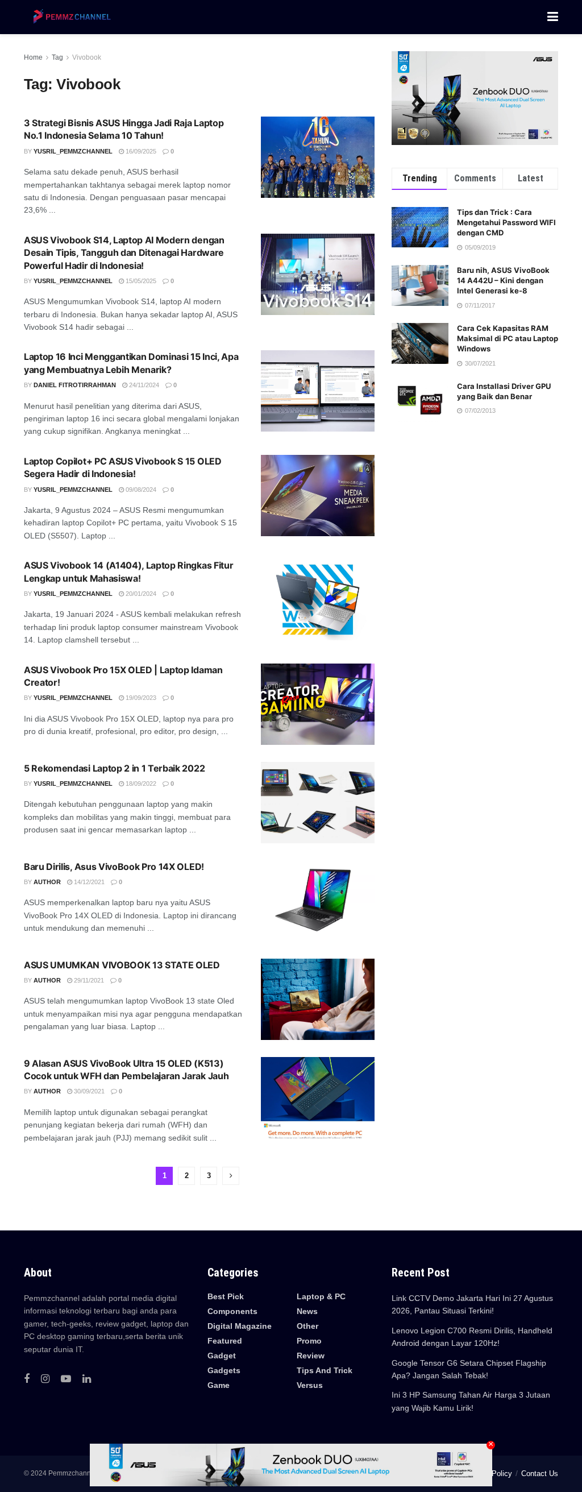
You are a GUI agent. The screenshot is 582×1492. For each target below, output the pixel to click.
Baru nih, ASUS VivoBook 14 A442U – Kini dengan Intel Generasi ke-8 (503, 280)
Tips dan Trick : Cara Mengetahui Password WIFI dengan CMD (506, 222)
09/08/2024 (140, 489)
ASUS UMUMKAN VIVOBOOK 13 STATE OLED (122, 965)
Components (232, 1311)
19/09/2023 (140, 697)
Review (311, 1355)
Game (218, 1385)
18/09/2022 (140, 783)
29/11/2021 (88, 980)
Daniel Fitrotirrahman (75, 385)
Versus (310, 1385)
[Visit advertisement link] (475, 98)
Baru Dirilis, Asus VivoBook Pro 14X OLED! (114, 866)
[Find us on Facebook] (27, 1379)
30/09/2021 (88, 1091)
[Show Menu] (552, 17)
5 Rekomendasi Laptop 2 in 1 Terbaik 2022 (114, 768)
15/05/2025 (140, 280)
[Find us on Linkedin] (86, 1379)
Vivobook (86, 57)
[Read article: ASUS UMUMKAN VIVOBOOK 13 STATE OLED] (318, 999)
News (307, 1311)
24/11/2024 (143, 385)
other (307, 1326)
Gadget (221, 1355)
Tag (57, 57)
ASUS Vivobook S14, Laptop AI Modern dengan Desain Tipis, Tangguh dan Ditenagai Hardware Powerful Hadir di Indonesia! (124, 252)
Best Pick (225, 1296)
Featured (224, 1340)
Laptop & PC (321, 1296)
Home (33, 57)
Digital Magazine (239, 1326)
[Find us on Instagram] (45, 1379)
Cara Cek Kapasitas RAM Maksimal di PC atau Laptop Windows (507, 338)
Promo (309, 1340)
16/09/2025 (140, 151)
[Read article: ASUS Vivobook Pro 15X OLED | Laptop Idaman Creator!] (318, 704)
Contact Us (539, 1473)
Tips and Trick (324, 1370)
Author (47, 881)
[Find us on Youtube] (66, 1379)
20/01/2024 (140, 593)
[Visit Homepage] (69, 17)
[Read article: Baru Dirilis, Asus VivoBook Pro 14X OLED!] (318, 901)
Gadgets (223, 1370)
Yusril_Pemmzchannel (73, 151)
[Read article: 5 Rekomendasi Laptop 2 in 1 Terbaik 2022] (318, 802)
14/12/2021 (88, 881)
